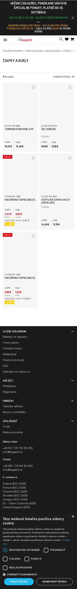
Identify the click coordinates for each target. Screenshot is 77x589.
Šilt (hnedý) (48, 129)
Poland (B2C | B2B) (14, 483)
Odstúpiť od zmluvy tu (16, 371)
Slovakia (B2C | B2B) (15, 495)
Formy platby (11, 342)
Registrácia (9, 391)
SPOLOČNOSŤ (10, 421)
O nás (6, 426)
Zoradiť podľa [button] (61, 76)
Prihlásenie (9, 386)
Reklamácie (9, 354)
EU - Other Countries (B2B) (19, 503)
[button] (73, 17)
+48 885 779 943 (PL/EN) (18, 465)
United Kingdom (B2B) (16, 507)
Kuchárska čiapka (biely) (20, 199)
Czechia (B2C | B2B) (15, 491)
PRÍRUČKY (8, 400)
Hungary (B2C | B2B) (15, 499)
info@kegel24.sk (12, 452)
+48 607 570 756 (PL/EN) (18, 448)
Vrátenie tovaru (12, 348)
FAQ (5, 365)
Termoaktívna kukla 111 (19, 129)
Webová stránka (13, 432)
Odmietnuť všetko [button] (54, 581)
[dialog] (38, 551)
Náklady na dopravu (15, 336)
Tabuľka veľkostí (13, 406)
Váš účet (8, 380)
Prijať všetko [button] (19, 581)
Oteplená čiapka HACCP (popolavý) (55, 201)
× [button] (72, 516)
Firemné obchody (13, 360)
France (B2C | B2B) (14, 487)
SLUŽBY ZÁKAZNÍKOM (14, 331)
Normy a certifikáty (14, 412)
